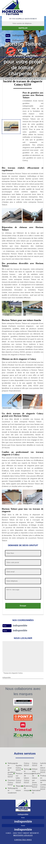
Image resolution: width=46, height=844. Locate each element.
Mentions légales (23, 835)
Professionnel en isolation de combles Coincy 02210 (42, 782)
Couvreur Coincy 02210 (10, 782)
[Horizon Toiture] (12, 8)
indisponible (20, 625)
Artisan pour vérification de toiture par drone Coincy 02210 (34, 778)
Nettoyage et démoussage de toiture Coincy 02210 (26, 775)
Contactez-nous (23, 840)
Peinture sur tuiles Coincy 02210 (18, 777)
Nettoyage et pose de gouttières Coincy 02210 (10, 770)
